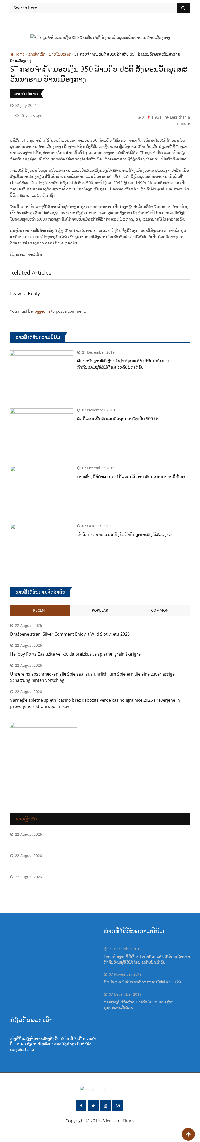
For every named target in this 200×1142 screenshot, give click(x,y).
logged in (42, 311)
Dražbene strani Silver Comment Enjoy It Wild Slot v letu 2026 (70, 634)
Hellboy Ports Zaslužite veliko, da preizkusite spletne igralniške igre (75, 654)
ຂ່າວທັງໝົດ (36, 54)
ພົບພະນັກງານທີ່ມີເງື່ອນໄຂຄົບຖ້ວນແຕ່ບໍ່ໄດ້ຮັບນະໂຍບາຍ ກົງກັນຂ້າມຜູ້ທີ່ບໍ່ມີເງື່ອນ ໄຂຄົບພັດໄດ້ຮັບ (147, 959)
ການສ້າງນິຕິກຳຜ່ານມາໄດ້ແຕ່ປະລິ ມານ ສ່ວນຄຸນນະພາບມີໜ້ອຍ (131, 476)
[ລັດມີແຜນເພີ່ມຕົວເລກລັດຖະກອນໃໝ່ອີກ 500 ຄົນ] (41, 433)
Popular (100, 610)
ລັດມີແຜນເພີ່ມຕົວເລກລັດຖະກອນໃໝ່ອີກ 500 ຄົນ (118, 419)
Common (160, 610)
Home (19, 54)
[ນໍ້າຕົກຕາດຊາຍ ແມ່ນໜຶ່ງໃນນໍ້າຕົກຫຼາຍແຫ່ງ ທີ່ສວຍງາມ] (41, 549)
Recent (40, 610)
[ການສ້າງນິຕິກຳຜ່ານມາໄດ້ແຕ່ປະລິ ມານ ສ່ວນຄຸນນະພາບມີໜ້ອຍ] (41, 491)
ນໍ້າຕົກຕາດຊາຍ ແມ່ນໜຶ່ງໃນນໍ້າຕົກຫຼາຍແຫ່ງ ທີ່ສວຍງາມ (124, 534)
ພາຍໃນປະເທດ (60, 54)
